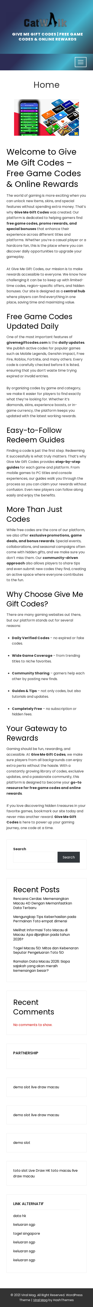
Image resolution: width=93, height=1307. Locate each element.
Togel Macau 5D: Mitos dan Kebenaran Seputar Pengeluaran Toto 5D (46, 950)
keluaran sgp (24, 1224)
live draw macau (45, 1087)
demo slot (21, 1087)
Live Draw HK (39, 1170)
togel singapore (26, 1233)
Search (19, 849)
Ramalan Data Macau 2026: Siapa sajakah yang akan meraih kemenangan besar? (41, 966)
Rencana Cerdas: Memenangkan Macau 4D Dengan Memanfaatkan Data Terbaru (42, 903)
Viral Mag (40, 1300)
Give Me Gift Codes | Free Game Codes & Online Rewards (47, 37)
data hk (19, 1215)
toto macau (61, 1170)
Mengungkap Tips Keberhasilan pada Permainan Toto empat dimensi (44, 919)
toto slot (20, 1170)
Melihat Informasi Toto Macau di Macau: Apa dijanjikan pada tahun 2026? (41, 935)
